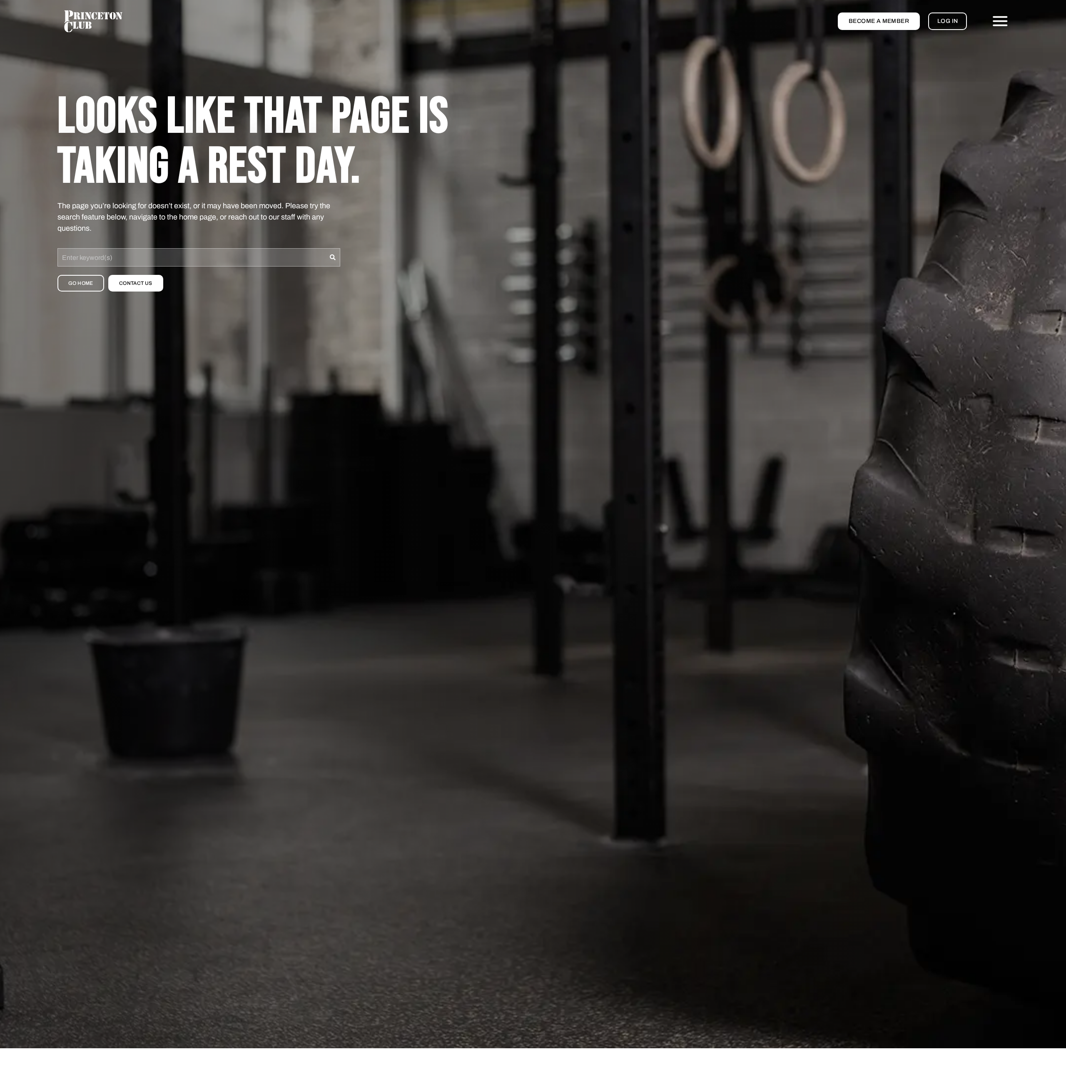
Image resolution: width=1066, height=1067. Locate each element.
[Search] (333, 257)
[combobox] (191, 257)
